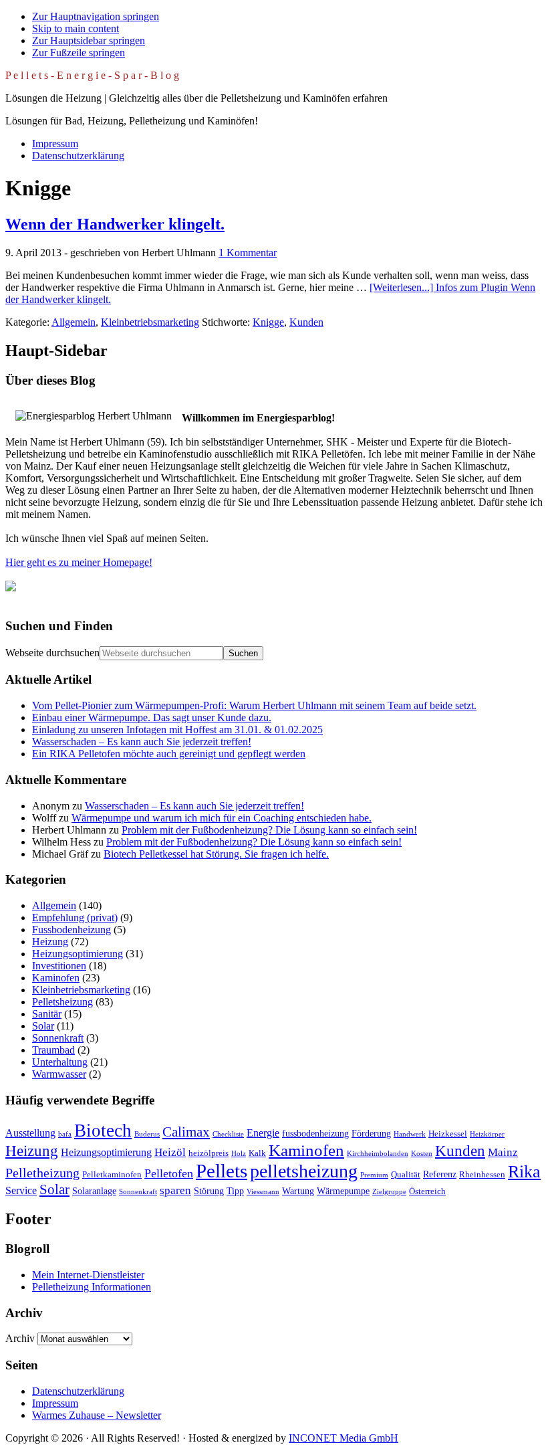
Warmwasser (59, 1074)
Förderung (371, 1133)
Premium (374, 1175)
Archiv (20, 1338)
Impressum (55, 1403)
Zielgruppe (389, 1191)
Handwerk (410, 1134)
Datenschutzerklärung (78, 1391)
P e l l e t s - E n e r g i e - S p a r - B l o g (92, 75)
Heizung (50, 941)
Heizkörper (487, 1134)
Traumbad (53, 1050)
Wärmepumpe (343, 1190)
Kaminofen (56, 977)
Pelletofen (168, 1173)
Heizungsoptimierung (77, 953)
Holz (238, 1153)
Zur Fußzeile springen (78, 52)
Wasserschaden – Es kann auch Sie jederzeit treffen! (141, 741)
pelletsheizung (304, 1171)
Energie (263, 1133)
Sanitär (46, 1014)
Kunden (306, 322)
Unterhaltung (60, 1062)
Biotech (103, 1131)
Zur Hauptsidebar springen (88, 40)
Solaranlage (94, 1190)
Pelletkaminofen (112, 1174)
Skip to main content (75, 28)
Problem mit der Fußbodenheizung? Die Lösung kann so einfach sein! (269, 830)
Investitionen (59, 965)
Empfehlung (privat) (75, 917)
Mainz (503, 1152)
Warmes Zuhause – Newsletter (96, 1415)
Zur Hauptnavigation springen (95, 16)
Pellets (221, 1170)
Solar (43, 1026)
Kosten (421, 1153)
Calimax (186, 1132)
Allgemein (73, 322)
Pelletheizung (42, 1172)
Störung (209, 1190)
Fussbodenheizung (71, 929)
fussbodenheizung (315, 1133)
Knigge (268, 322)
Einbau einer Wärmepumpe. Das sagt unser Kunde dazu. (151, 717)
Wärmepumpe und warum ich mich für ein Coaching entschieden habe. (222, 817)
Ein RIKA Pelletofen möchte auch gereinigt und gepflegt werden (168, 753)
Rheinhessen (482, 1174)
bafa (65, 1134)
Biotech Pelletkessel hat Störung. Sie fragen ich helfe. (216, 854)
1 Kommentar (248, 252)
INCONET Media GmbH (343, 1438)
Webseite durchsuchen (52, 652)
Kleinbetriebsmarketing (150, 322)
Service (21, 1190)
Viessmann (263, 1191)
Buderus (147, 1134)
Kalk (257, 1153)
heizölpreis (208, 1153)
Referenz (439, 1174)
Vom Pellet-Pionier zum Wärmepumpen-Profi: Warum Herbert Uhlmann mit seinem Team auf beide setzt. (254, 705)
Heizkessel (447, 1134)
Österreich (427, 1191)
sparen (175, 1190)
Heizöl (170, 1152)
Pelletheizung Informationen (91, 1286)
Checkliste (228, 1134)
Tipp (235, 1190)
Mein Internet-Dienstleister (88, 1274)
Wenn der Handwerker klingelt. (115, 224)
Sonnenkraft (58, 1038)
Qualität (405, 1174)
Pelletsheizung (62, 1001)
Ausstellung (30, 1133)
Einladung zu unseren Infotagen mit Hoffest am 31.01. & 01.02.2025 (177, 729)
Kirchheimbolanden (377, 1153)
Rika (524, 1171)
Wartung (298, 1190)
